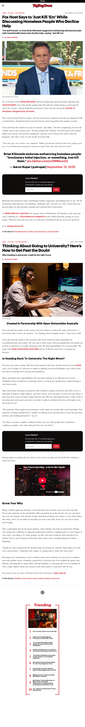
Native (48, 578)
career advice (26, 578)
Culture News (20, 13)
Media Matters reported (17, 213)
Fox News (30, 231)
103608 (17, 578)
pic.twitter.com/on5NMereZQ (47, 161)
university (55, 578)
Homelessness (41, 231)
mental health (9, 105)
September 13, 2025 (61, 167)
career (78, 365)
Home (4, 13)
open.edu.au (60, 573)
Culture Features (21, 242)
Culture (10, 13)
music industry (39, 578)
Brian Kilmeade (28, 102)
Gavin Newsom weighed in (33, 217)
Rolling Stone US (15, 226)
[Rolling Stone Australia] (42, 6)
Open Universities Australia (25, 349)
